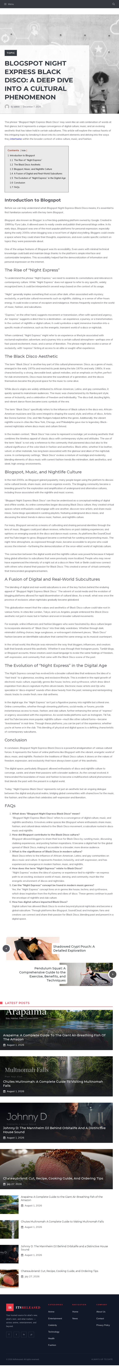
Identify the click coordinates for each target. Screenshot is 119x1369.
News (75, 1318)
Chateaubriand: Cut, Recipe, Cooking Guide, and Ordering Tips (53, 1178)
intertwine (16, 138)
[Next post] (112, 974)
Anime (51, 1311)
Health (51, 1338)
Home (75, 1311)
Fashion (52, 1345)
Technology (53, 1332)
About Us (100, 1311)
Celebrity (52, 1325)
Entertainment (55, 1318)
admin (17, 106)
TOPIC (11, 52)
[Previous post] (6, 948)
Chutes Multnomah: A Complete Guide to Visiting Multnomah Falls (62, 1221)
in (24, 1334)
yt (31, 1334)
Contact (100, 1318)
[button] (113, 4)
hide (24, 150)
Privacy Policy (103, 1325)
